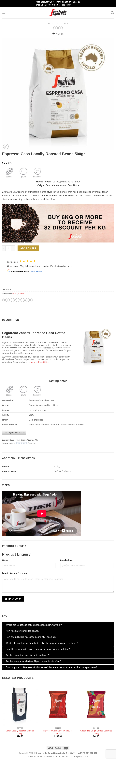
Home (50, 23)
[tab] (58, 625)
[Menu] (4, 12)
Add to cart (28, 248)
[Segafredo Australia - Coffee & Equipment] (58, 13)
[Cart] (112, 13)
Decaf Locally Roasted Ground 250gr (20, 732)
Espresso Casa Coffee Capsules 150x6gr (58, 732)
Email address (67, 560)
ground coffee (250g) (39, 362)
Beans (65, 23)
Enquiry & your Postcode (14, 573)
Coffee (58, 23)
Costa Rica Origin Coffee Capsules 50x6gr (96, 732)
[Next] (114, 713)
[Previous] (2, 713)
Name (5, 560)
